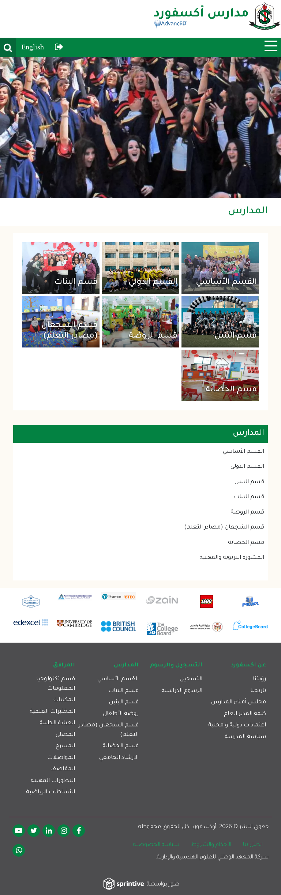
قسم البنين (235, 336)
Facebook (78, 830)
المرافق (64, 665)
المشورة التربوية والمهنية (231, 558)
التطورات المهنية (53, 781)
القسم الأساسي (226, 282)
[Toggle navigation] (271, 46)
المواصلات (61, 758)
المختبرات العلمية (52, 712)
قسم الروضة (153, 336)
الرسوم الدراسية (181, 691)
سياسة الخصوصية (156, 845)
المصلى (65, 735)
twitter (33, 830)
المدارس (126, 665)
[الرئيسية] (217, 19)
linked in (48, 830)
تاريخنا (258, 691)
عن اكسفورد (248, 665)
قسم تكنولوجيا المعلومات (55, 684)
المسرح (65, 746)
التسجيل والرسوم (176, 665)
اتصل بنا (253, 845)
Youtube (18, 830)
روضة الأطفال (121, 714)
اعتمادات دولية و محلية (237, 725)
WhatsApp (18, 850)
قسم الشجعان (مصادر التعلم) (69, 331)
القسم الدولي (152, 282)
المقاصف (62, 769)
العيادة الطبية (57, 723)
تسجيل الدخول (59, 47)
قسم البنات (76, 282)
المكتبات (64, 700)
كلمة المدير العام (245, 714)
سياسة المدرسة (245, 737)
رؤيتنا (259, 679)
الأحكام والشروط (211, 845)
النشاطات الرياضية (50, 792)
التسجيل (191, 679)
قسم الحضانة (231, 390)
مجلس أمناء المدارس (238, 702)
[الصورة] (140, 127)
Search (8, 47)
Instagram (63, 830)
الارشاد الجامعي (119, 758)
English (32, 47)
